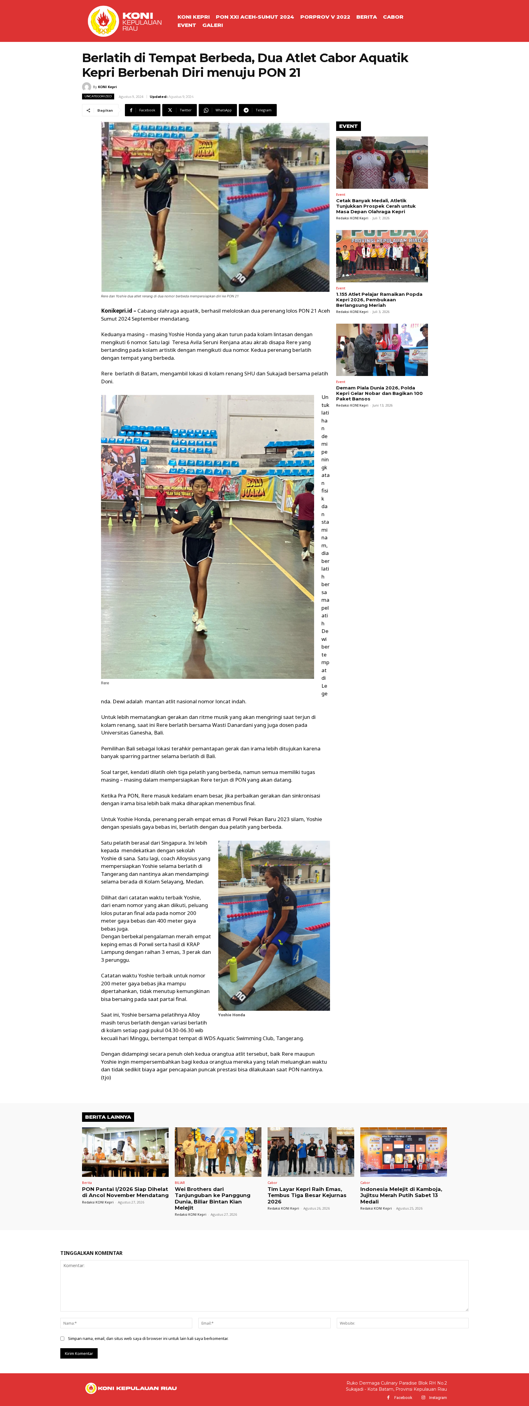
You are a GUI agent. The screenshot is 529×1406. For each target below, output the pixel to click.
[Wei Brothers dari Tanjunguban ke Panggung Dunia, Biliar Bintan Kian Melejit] (218, 1152)
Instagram (438, 1397)
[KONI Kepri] (87, 86)
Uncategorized (98, 96)
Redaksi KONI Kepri (352, 218)
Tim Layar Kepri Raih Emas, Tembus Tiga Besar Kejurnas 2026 (307, 1195)
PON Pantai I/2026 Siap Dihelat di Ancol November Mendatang (125, 1192)
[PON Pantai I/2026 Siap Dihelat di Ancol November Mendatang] (125, 1152)
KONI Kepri (107, 86)
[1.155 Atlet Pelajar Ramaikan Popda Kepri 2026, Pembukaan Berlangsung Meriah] (382, 256)
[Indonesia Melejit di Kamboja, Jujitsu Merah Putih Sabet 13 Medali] (403, 1152)
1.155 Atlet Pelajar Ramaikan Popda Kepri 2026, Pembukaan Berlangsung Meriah (379, 299)
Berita (87, 1182)
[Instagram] (423, 1397)
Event (340, 194)
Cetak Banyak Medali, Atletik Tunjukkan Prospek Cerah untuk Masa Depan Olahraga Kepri (376, 206)
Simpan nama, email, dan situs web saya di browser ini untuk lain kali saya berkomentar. (148, 1338)
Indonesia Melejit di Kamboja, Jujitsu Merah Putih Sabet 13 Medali (401, 1195)
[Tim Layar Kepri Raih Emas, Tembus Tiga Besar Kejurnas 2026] (311, 1152)
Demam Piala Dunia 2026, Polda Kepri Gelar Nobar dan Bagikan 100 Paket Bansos (379, 393)
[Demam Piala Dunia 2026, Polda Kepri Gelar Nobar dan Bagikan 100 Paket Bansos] (382, 350)
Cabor (272, 1182)
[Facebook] (388, 1397)
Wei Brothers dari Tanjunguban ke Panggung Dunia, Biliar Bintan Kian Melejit (212, 1198)
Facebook (403, 1397)
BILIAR (180, 1182)
